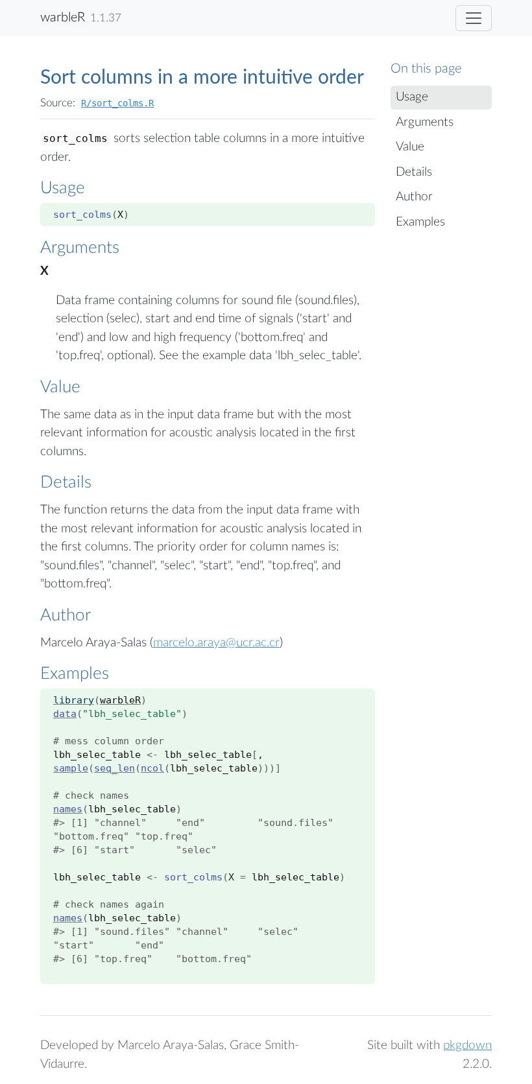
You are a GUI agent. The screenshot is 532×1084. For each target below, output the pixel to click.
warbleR (62, 17)
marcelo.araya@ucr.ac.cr (216, 643)
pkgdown (467, 1045)
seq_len (114, 768)
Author (414, 197)
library (73, 700)
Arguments (424, 122)
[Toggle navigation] (473, 18)
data (65, 714)
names (67, 809)
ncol (152, 768)
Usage (412, 97)
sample (70, 768)
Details (414, 172)
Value (410, 147)
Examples (420, 222)
